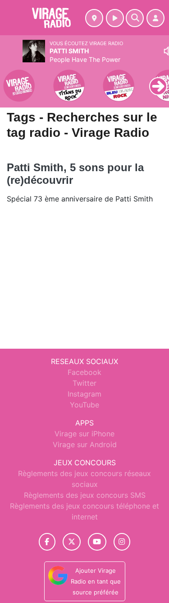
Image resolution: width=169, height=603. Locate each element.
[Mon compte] (155, 18)
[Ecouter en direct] (115, 18)
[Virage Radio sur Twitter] (71, 542)
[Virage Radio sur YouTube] (97, 542)
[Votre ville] (94, 18)
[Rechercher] (135, 18)
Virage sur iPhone (84, 433)
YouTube (84, 404)
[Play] (11, 79)
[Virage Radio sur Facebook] (47, 542)
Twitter (84, 383)
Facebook (84, 372)
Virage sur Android (85, 444)
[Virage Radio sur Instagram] (122, 542)
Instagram (84, 393)
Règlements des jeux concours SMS (85, 495)
